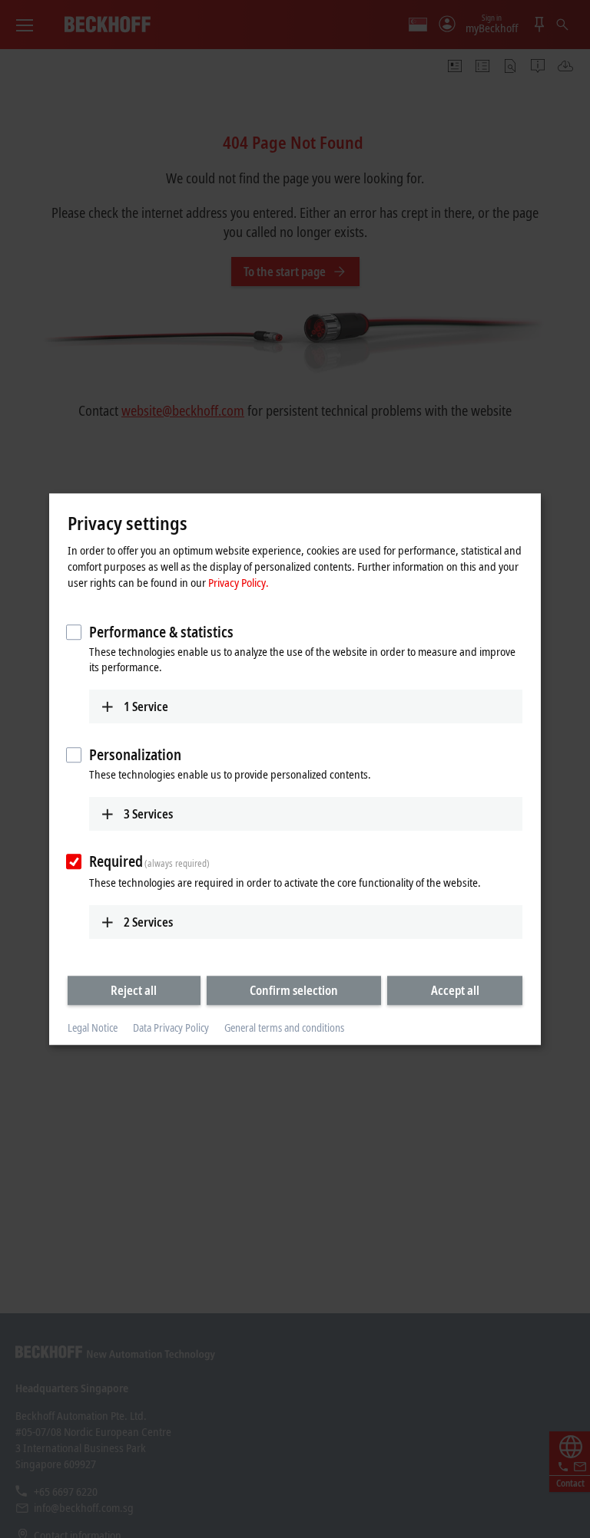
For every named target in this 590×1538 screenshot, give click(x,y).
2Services (148, 922)
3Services (148, 813)
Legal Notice (93, 1028)
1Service (146, 706)
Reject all (134, 990)
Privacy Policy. (238, 582)
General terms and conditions (284, 1028)
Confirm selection (294, 990)
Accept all (455, 990)
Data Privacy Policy (171, 1028)
